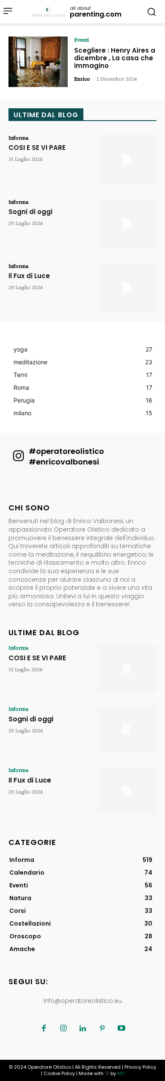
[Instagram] (63, 1028)
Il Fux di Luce (29, 275)
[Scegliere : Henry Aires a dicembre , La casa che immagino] (38, 62)
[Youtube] (121, 1028)
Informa (18, 138)
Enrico (82, 78)
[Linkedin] (82, 1028)
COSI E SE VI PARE (37, 147)
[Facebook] (43, 1028)
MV (120, 1073)
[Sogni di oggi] (127, 224)
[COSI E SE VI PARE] (127, 160)
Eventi (81, 39)
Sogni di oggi (30, 211)
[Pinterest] (102, 1028)
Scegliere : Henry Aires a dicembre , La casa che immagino (114, 58)
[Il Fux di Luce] (127, 288)
